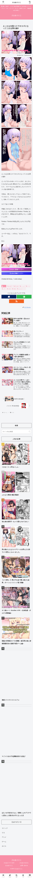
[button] (29, 431)
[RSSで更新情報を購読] (16, 301)
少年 (4, 289)
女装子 (10, 286)
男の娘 (16, 286)
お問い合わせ (24, 865)
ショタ (23, 286)
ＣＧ (4, 286)
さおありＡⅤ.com (9, 863)
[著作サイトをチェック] (8, 296)
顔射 (10, 289)
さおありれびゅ (24, 863)
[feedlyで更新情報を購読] (24, 296)
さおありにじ (9, 865)
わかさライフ (22, 289)
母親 (15, 289)
